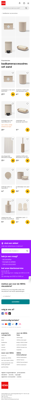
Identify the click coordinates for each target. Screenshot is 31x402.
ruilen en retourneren (9, 264)
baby (2, 337)
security (11, 374)
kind (2, 340)
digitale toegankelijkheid (8, 372)
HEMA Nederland (21, 357)
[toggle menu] (28, 3)
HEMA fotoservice (22, 347)
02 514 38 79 (5, 271)
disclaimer (4, 374)
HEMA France (20, 360)
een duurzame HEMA (7, 360)
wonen (3, 347)
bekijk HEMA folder (22, 342)
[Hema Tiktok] (9, 313)
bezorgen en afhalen (9, 262)
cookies (19, 377)
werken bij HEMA (6, 358)
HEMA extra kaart (21, 340)
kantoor (3, 349)
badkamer (4, 342)
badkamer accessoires (10, 13)
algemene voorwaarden (8, 377)
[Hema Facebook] (3, 313)
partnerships (4, 367)
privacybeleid (21, 372)
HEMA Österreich (21, 364)
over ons (3, 355)
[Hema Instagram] (6, 313)
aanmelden (15, 302)
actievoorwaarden (22, 345)
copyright (18, 374)
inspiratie (19, 349)
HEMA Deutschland (22, 362)
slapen (3, 345)
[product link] (8, 79)
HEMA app (20, 337)
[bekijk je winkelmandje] (24, 3)
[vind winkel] (27, 251)
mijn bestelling (6, 259)
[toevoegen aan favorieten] (13, 73)
